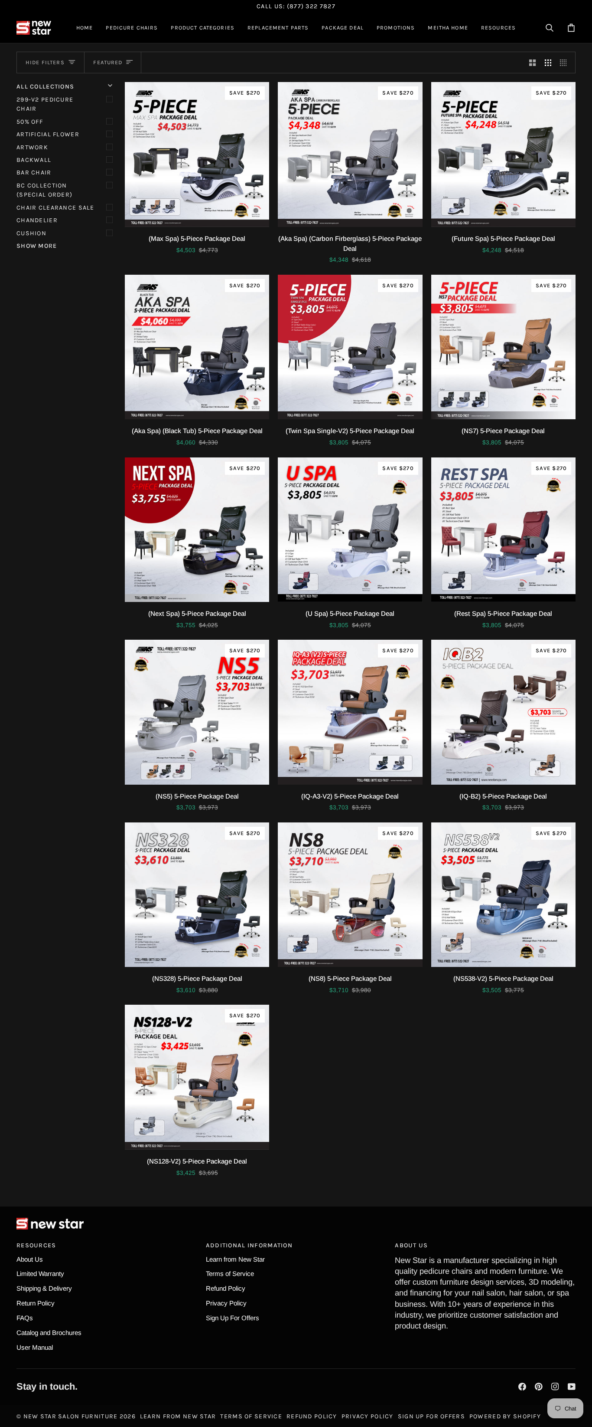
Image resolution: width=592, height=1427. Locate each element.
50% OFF (29, 121)
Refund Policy (225, 1288)
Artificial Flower (47, 134)
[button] (131, 28)
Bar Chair (34, 172)
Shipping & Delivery (44, 1288)
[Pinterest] (539, 1387)
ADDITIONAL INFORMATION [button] (249, 1245)
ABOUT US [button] (411, 1245)
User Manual (34, 1347)
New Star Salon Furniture (70, 1416)
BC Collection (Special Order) (44, 190)
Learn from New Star (235, 1259)
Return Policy (35, 1303)
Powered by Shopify (505, 1416)
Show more (36, 246)
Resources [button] (36, 1245)
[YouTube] (572, 1387)
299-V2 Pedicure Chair (44, 104)
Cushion (31, 233)
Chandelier (37, 220)
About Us (29, 1259)
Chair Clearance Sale (55, 207)
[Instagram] (555, 1387)
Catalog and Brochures (48, 1332)
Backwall (33, 160)
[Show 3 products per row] (548, 62)
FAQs (24, 1318)
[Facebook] (522, 1387)
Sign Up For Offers (232, 1318)
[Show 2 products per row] (532, 62)
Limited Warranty (40, 1273)
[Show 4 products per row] (565, 62)
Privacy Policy (226, 1303)
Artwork (32, 147)
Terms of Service (230, 1273)
